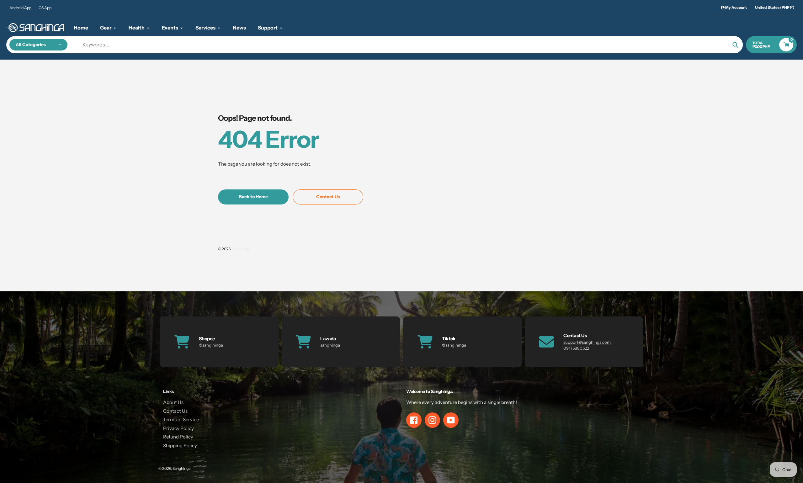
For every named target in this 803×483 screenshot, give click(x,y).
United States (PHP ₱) (774, 7)
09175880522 (576, 348)
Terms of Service (181, 419)
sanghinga (330, 345)
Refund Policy (178, 437)
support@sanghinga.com (587, 342)
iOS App (44, 7)
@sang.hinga (211, 345)
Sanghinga (241, 249)
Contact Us (175, 411)
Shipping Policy (180, 446)
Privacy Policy (178, 428)
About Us (173, 402)
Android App (20, 7)
